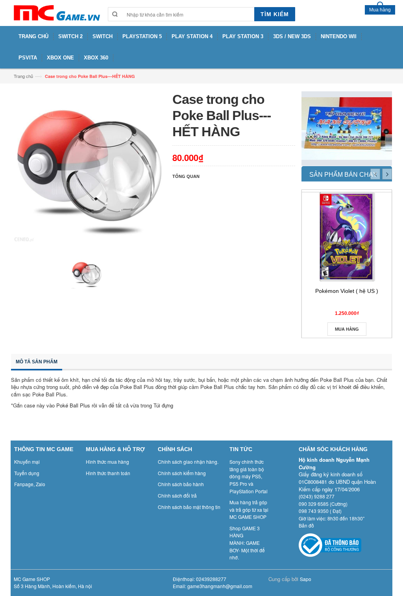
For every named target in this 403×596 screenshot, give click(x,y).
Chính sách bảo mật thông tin (189, 506)
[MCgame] (56, 13)
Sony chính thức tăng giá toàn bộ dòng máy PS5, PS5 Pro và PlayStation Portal (248, 476)
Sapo (305, 579)
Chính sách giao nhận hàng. (188, 461)
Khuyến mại (27, 461)
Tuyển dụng (26, 473)
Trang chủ (23, 76)
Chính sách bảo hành (181, 484)
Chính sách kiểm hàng (182, 473)
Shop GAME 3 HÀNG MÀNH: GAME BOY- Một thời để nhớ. (247, 543)
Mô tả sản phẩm (36, 362)
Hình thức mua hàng (107, 461)
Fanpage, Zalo (29, 484)
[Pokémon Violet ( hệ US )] (347, 236)
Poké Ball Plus (73, 405)
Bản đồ (306, 525)
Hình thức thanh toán (108, 473)
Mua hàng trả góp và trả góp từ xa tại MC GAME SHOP (248, 509)
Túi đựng (164, 405)
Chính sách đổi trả (177, 495)
